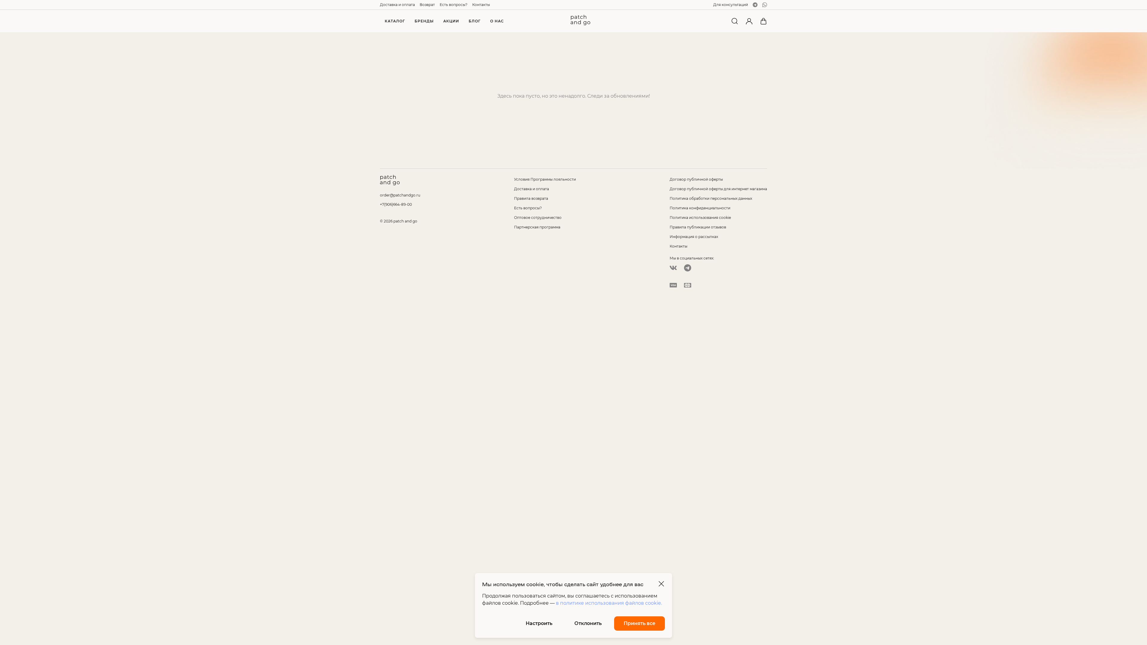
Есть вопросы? (453, 4)
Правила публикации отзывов (698, 227)
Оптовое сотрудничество (538, 217)
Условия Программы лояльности (545, 179)
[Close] (661, 583)
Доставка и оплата (397, 4)
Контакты (481, 4)
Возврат (427, 4)
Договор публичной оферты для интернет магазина (718, 189)
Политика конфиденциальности (700, 208)
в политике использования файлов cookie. (609, 603)
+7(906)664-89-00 (396, 204)
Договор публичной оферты (696, 179)
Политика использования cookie (700, 217)
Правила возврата (531, 198)
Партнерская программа (537, 227)
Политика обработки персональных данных (711, 198)
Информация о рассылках (694, 236)
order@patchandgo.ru (400, 195)
